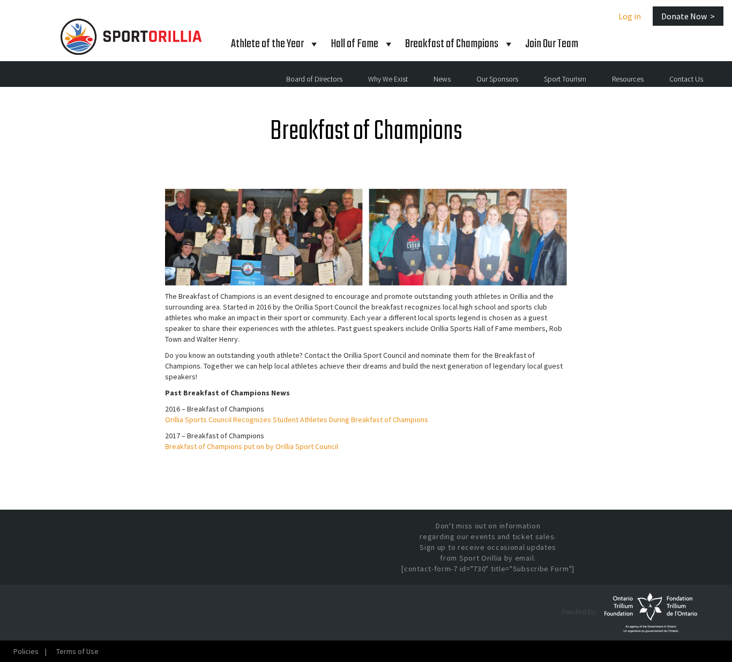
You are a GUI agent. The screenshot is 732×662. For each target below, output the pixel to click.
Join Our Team (551, 44)
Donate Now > (688, 16)
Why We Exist (388, 79)
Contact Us (686, 79)
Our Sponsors (497, 79)
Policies (26, 651)
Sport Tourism (565, 79)
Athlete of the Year (267, 44)
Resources (628, 79)
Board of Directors (314, 79)
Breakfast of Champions (451, 44)
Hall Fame (354, 44)
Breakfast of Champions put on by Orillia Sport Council (251, 446)
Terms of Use (77, 651)
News (442, 79)
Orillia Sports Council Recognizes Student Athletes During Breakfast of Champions (296, 419)
